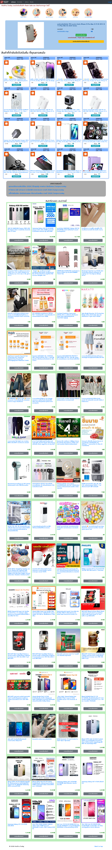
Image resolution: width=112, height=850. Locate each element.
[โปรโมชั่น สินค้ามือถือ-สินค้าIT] (23, 12)
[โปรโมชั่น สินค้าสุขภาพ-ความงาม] (49, 12)
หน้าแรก (13, 2)
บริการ (27, 2)
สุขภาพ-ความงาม (49, 17)
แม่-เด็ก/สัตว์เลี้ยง (88, 17)
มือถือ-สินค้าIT (24, 17)
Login (110, 2)
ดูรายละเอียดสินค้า (81, 35)
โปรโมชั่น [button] (20, 2)
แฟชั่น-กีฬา (36, 17)
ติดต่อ (31, 2)
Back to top (99, 846)
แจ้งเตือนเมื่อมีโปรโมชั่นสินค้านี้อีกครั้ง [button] (81, 41)
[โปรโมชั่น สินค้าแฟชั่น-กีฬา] (36, 12)
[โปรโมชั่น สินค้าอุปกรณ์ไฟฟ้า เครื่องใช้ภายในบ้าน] (62, 12)
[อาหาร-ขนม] (75, 12)
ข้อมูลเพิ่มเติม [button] (16, 85)
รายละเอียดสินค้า (19, 240)
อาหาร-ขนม (75, 17)
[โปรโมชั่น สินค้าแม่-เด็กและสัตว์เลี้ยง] (88, 12)
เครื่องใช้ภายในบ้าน (62, 17)
